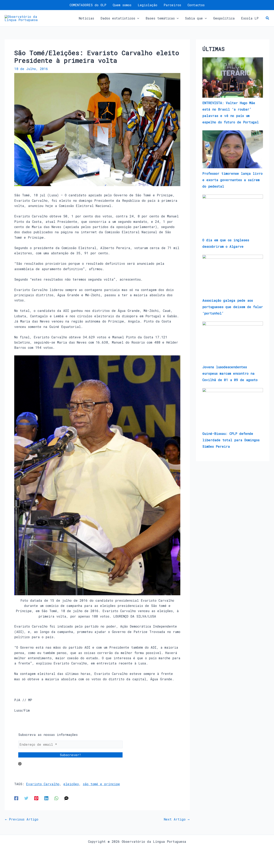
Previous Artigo (21, 819)
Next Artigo (177, 819)
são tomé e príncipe (101, 784)
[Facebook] (16, 798)
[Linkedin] (46, 798)
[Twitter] (26, 798)
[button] (137, 18)
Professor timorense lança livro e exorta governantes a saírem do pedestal (232, 179)
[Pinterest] (36, 798)
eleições (71, 784)
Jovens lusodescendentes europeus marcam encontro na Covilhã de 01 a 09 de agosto (230, 373)
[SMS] (66, 798)
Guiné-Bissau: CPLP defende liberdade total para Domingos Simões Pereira (231, 439)
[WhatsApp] (56, 798)
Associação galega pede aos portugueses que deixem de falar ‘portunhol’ (232, 306)
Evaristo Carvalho (42, 784)
